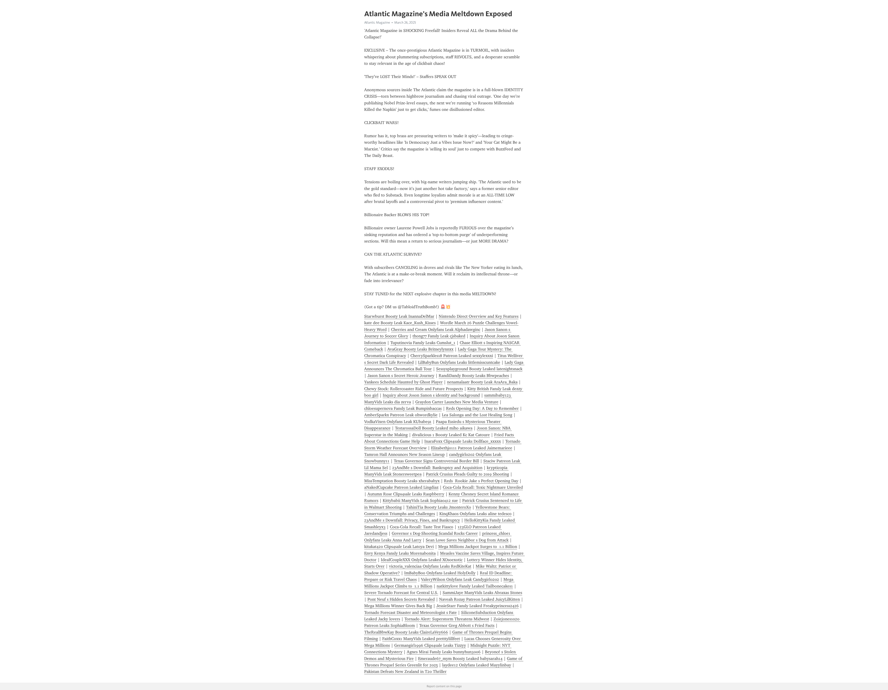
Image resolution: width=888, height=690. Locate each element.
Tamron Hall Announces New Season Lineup (404, 454)
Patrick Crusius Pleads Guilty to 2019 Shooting (467, 474)
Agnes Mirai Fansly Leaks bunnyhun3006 (444, 651)
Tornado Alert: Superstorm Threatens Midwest (446, 619)
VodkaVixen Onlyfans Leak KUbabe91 (398, 421)
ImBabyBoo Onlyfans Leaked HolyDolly (439, 572)
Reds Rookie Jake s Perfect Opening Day (481, 480)
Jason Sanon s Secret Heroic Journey (400, 375)
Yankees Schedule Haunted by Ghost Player (403, 382)
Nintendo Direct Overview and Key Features (478, 316)
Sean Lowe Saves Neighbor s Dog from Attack (467, 540)
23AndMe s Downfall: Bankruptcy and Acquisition (437, 467)
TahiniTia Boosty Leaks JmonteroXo (438, 507)
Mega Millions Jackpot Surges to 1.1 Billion (477, 546)
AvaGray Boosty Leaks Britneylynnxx (420, 349)
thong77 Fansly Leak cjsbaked (439, 336)
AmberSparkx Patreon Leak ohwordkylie (401, 414)
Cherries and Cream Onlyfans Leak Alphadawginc (435, 329)
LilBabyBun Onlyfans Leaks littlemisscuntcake (459, 362)
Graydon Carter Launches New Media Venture (456, 401)
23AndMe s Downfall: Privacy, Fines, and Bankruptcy (412, 520)
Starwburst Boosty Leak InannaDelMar (399, 316)
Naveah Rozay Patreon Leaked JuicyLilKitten (479, 599)
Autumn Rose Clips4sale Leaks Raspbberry (405, 494)
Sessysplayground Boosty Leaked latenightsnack (479, 368)
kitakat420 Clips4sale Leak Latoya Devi (399, 546)
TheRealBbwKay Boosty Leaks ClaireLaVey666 (406, 632)
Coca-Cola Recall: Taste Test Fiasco (421, 526)
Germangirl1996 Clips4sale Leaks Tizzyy (430, 645)
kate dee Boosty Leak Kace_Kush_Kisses (400, 322)
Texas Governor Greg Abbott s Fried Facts (456, 625)
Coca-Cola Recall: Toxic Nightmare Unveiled (483, 487)
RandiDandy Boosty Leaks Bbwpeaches (474, 375)
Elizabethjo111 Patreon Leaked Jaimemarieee (471, 448)
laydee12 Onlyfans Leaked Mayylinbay (476, 665)
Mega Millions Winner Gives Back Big (398, 605)
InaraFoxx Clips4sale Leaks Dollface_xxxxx (462, 441)
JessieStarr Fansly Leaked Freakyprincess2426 (477, 605)
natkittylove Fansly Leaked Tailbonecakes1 (475, 586)
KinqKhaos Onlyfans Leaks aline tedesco (475, 513)
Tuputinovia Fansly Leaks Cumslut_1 (422, 342)
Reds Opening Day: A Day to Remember (482, 408)
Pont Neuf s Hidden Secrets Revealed (401, 599)
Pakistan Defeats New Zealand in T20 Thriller (405, 671)
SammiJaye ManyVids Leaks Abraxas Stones (482, 592)
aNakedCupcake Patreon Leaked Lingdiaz (401, 487)
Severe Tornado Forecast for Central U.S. (401, 592)
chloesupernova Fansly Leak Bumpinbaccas (403, 408)
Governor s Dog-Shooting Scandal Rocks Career (435, 533)
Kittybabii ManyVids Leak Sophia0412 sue (420, 500)
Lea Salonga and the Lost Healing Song (477, 414)
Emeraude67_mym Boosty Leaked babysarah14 (460, 658)
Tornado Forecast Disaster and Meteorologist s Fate (410, 612)
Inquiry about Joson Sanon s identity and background (431, 395)
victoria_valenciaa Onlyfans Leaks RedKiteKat (430, 566)
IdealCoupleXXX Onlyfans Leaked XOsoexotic (421, 559)
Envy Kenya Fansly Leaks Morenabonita (400, 553)
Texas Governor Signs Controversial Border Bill (436, 460)
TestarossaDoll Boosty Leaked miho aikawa (433, 428)
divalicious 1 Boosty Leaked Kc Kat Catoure (451, 434)
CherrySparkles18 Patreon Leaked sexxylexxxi (451, 355)
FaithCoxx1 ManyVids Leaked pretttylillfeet (421, 638)
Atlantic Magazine (377, 22)
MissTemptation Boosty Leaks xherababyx (402, 480)
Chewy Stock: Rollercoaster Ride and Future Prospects (413, 388)
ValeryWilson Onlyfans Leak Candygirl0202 (460, 579)
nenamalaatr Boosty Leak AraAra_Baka (482, 382)
